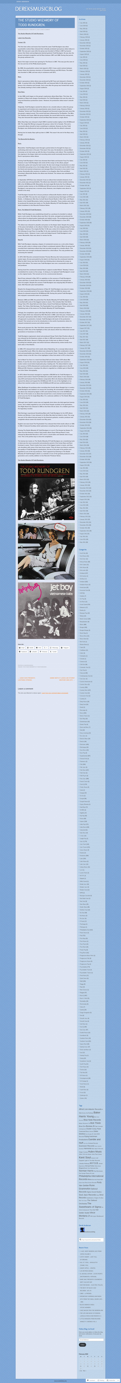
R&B (81, 981)
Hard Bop (82, 807)
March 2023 (83, 137)
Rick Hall (94, 1179)
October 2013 (83, 459)
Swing (81, 1058)
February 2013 (84, 482)
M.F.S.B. (94, 1163)
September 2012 (84, 496)
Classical (82, 673)
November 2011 (84, 525)
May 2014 (82, 439)
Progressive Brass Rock (86, 955)
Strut (97, 1195)
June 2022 (83, 162)
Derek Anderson (23, 2)
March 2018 (83, 308)
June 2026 (83, 25)
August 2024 (83, 88)
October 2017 (83, 322)
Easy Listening (84, 733)
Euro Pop (82, 753)
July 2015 (82, 399)
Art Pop (82, 599)
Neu (97, 1168)
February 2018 (84, 311)
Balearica (82, 607)
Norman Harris (86, 1171)
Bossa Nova (83, 636)
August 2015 (83, 396)
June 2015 (83, 402)
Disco (81, 713)
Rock (81, 995)
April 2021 (83, 202)
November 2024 (84, 80)
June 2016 (83, 368)
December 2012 (84, 488)
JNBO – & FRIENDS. (86, 1293)
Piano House (83, 932)
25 (94, 1366)
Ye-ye (81, 1092)
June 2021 (83, 197)
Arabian (82, 596)
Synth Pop (83, 1064)
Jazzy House (83, 850)
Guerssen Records (86, 1146)
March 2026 (83, 34)
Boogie (82, 627)
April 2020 (83, 237)
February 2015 (84, 413)
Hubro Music (95, 1151)
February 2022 (84, 174)
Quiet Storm (83, 978)
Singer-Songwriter (85, 1012)
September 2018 (84, 291)
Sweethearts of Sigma (92, 1198)
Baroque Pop (83, 613)
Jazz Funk (83, 844)
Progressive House (85, 961)
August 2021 (83, 191)
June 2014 (83, 436)
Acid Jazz (83, 559)
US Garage (83, 1081)
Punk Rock (83, 975)
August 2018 (83, 294)
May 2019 (82, 268)
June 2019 (83, 265)
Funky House (83, 787)
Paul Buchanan (98, 1171)
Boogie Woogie (84, 630)
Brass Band (83, 638)
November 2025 (84, 45)
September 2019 (84, 257)
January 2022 (83, 177)
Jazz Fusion (83, 847)
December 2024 (84, 77)
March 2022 (83, 171)
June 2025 (83, 60)
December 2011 (84, 522)
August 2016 (83, 362)
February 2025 (84, 71)
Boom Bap (83, 633)
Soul (81, 1027)
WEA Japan (93, 1216)
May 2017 (82, 337)
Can (96, 1126)
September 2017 (84, 325)
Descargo (82, 710)
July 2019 (82, 262)
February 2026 (84, 37)
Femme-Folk (83, 758)
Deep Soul (83, 704)
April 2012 (83, 511)
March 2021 (83, 205)
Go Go (82, 795)
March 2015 (83, 411)
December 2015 (84, 385)
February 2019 (84, 277)
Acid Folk (82, 553)
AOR (81, 593)
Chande (82, 658)
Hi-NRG (82, 810)
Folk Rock (83, 770)
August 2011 (83, 533)
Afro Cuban (83, 564)
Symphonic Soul (84, 1061)
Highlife (82, 813)
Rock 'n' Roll (83, 998)
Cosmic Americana (85, 681)
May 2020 (82, 234)
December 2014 (84, 419)
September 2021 (84, 188)
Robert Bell (100, 1179)
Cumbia (82, 698)
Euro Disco (83, 750)
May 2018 (82, 302)
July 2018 (82, 297)
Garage (82, 793)
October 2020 (83, 219)
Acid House (83, 556)
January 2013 (83, 485)
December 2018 (84, 282)
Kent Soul (85, 1157)
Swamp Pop (83, 1055)
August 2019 (83, 259)
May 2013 (82, 473)
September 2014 (84, 428)
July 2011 (82, 536)
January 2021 (83, 211)
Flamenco (82, 761)
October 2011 (83, 528)
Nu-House (82, 915)
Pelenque (82, 927)
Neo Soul (82, 901)
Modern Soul (83, 890)
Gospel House (84, 801)
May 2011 (82, 542)
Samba (82, 1009)
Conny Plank (96, 1129)
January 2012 (83, 519)
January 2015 (83, 416)
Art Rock (82, 601)
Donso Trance (84, 716)
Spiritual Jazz (84, 1047)
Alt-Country (83, 576)
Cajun (81, 647)
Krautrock (82, 855)
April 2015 (83, 408)
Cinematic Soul (84, 667)
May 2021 (82, 200)
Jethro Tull (82, 1154)
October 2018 (83, 288)
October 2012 (83, 493)
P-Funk (82, 921)
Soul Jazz (83, 1029)
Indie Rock (83, 827)
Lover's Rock (83, 873)
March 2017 (83, 342)
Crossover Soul (84, 696)
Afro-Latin (82, 570)
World (81, 1087)
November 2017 (84, 319)
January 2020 (83, 245)
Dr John (94, 1134)
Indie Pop (82, 824)
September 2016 (84, 359)
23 (87, 1366)
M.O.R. (82, 875)
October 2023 (83, 117)
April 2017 (83, 339)
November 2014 (84, 422)
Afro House (83, 567)
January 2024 (83, 108)
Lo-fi (81, 870)
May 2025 (82, 63)
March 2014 (83, 445)
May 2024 (82, 97)
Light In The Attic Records (92, 1160)
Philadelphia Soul (85, 930)
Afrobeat (82, 573)
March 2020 (83, 239)
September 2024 (84, 85)
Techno (82, 1069)
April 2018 (83, 305)
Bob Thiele (95, 1123)
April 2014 (83, 442)
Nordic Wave (83, 907)
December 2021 (84, 180)
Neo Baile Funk (84, 898)
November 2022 (84, 148)
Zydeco (82, 1098)
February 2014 (84, 448)
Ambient (82, 581)
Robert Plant (82, 1182)
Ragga (82, 984)
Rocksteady (83, 1004)
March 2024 (83, 102)
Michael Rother (90, 1166)
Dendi (81, 707)
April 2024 (83, 100)
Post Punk (83, 944)
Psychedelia (83, 967)
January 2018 (83, 314)
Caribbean (83, 650)
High (96, 1148)
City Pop (82, 670)
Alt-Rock (82, 579)
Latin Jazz (83, 864)
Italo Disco (83, 833)
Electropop (83, 747)
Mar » (84, 1370)
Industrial (82, 830)
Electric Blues (84, 738)
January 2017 (83, 348)
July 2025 (82, 57)
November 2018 (84, 285)
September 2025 (84, 51)
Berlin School (83, 619)
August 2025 (83, 54)
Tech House (83, 1067)
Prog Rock (83, 952)
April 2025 (83, 65)
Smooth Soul (83, 1021)
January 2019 (83, 279)
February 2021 (84, 208)
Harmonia (87, 1148)
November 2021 (84, 182)
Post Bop (82, 938)
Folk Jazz (82, 767)
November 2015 (84, 388)
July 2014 (82, 433)
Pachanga (83, 924)
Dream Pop (83, 724)
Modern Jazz (83, 887)
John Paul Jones (97, 1154)
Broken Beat (83, 644)
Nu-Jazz (82, 918)
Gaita (81, 790)
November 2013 (84, 456)
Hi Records (100, 1148)
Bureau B (90, 1126)
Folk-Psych (83, 775)
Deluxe (91, 1131)
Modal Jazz (83, 884)
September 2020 (84, 222)
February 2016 (84, 379)
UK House (83, 1075)
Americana (83, 587)
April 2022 (83, 168)
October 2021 (83, 185)
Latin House (83, 861)
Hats (93, 1148)
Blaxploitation (83, 621)
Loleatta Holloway (84, 1163)
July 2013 (82, 468)
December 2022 (84, 145)
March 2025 (83, 68)
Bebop (82, 616)
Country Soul (83, 693)
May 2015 (82, 405)
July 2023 (82, 125)
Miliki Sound (83, 881)
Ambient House (84, 584)
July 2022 (82, 160)
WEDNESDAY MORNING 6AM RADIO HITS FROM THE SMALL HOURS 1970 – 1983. (91, 1299)
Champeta (83, 656)
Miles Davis (98, 1166)
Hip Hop (82, 815)
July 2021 (82, 194)
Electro (82, 741)
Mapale (82, 878)
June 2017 (83, 334)
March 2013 (83, 479)
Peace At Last (90, 1173)
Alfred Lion (83, 1109)
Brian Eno (82, 1126)
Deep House (83, 701)
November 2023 (84, 114)
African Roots (84, 562)
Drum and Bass (84, 727)
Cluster (89, 1129)
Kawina (82, 853)
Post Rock (83, 947)
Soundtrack (83, 1035)
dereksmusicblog (38, 8)
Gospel (82, 798)
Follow (82, 1344)
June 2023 (83, 128)
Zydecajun (83, 1095)
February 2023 (84, 140)
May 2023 (82, 131)
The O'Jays (84, 1200)
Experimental (83, 756)
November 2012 (84, 491)
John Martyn (88, 1154)
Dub (81, 730)
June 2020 (83, 231)
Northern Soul (84, 910)
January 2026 (83, 40)
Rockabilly (83, 1001)
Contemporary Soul (85, 676)
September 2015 (84, 394)
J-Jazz (82, 835)
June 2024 (83, 94)
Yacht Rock (83, 1089)
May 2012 (82, 508)
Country (82, 687)
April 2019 (83, 271)
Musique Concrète (85, 895)
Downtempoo (83, 721)
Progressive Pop (84, 964)
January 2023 (83, 142)
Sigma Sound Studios (94, 1192)
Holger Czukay (83, 1152)
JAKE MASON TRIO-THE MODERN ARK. (91, 1310)
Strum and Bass (84, 1049)
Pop (81, 935)
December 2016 (84, 351)
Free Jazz (83, 778)
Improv (82, 821)
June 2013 (83, 471)
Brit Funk (82, 641)
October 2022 (83, 151)
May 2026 (82, 28)
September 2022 (84, 154)
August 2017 (83, 328)
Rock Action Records (91, 1182)
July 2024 (82, 91)
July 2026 (82, 23)
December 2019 (84, 248)
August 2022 (83, 157)
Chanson (82, 661)
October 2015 (83, 391)
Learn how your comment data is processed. (55, 693)
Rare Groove (83, 989)
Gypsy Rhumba (84, 804)
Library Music (83, 867)
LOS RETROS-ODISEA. (86, 1271)
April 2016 (83, 374)
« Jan (80, 1370)
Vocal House (83, 1084)
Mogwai (81, 1168)
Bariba (82, 610)
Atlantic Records (95, 1109)
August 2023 (83, 122)
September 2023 (84, 120)
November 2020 (84, 217)
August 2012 (83, 499)
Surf (81, 1052)
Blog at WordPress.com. (60, 1380)
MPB (81, 893)
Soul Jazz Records (87, 1195)
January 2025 (83, 74)
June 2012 (83, 505)
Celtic (81, 653)
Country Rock (84, 690)
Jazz (81, 841)
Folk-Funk (83, 773)
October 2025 (83, 48)
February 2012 (84, 516)
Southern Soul (84, 1041)
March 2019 (83, 274)
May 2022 (82, 165)
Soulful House (84, 1032)
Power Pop (83, 950)
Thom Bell (92, 1210)
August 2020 (83, 225)
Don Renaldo (89, 1134)
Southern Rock (84, 1038)
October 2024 (83, 82)
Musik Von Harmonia (89, 1168)
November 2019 (84, 251)
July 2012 (82, 502)
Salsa (81, 1007)
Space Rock (83, 1044)
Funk (81, 784)
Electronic (83, 744)
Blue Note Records (92, 1120)
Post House (83, 941)
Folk (81, 764)
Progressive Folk (84, 958)
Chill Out (82, 664)
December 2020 (84, 214)
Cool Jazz (83, 678)
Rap (81, 987)
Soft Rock (83, 1024)
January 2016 (83, 382)
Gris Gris (85, 1143)
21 (80, 1366)
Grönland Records (93, 1143)
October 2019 (83, 254)
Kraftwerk (93, 1158)
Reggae (82, 992)
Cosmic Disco (84, 684)
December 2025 (84, 43)
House (82, 818)
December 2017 (84, 317)
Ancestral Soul (84, 590)
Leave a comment (45, 29)
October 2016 (83, 356)
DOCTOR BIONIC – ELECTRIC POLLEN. (91, 1285)
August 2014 (83, 431)
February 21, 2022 (34, 29)
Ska (81, 1015)
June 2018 (83, 299)
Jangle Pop (83, 838)
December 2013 (84, 453)
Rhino (90, 1179)
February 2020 (84, 242)
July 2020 (82, 228)
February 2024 (84, 105)
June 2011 (83, 539)
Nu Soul (82, 912)
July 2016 (82, 365)
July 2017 (82, 331)
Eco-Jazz (82, 736)
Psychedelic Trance (85, 972)
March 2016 (83, 376)
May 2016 (82, 371)
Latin (81, 858)
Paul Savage (82, 1173)
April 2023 (83, 134)
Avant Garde (83, 604)
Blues (81, 624)
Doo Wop (82, 718)
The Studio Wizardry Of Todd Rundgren (34, 666)
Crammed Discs (84, 1131)
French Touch (84, 781)
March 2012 (83, 513)
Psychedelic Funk (85, 969)
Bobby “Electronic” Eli (84, 1123)
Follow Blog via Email (86, 1329)
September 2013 (84, 462)
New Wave (83, 904)
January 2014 (83, 451)
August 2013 (83, 465)
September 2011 (84, 531)
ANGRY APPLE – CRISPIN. (88, 1268)
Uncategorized (28, 665)
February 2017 (84, 345)
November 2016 (84, 354)
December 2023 (84, 111)
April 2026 (83, 31)
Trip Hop (82, 1072)
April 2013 (83, 476)
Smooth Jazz (83, 1018)
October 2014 (83, 425)
